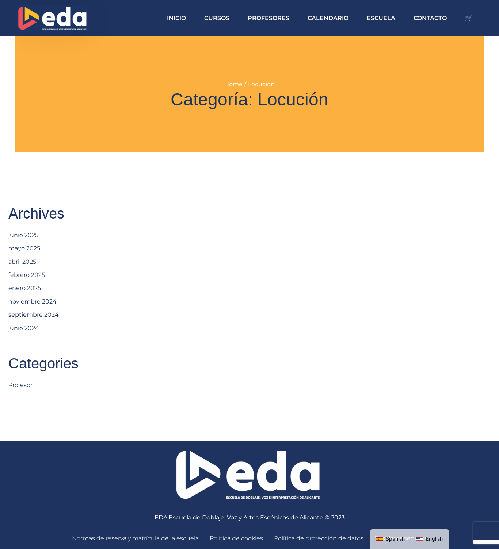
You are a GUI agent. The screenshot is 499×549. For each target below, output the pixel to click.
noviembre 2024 (32, 301)
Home (233, 84)
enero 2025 (24, 288)
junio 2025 (23, 235)
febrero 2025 (26, 274)
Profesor (20, 385)
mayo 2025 (24, 248)
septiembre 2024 (33, 314)
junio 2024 (23, 328)
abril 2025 (22, 261)
